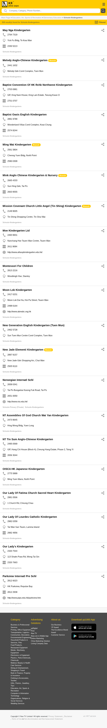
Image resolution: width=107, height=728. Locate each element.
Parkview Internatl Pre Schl (19, 576)
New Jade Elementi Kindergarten (23, 349)
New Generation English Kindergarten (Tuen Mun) (33, 325)
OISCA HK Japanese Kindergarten (24, 469)
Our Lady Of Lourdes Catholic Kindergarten (30, 516)
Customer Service (58, 635)
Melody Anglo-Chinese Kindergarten (25, 60)
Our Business (56, 625)
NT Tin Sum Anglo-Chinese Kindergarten (28, 439)
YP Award (55, 627)
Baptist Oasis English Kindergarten (25, 114)
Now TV (34, 633)
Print (32, 631)
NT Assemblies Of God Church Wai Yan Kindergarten (35, 415)
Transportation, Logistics (20, 632)
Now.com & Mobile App (39, 636)
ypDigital (34, 628)
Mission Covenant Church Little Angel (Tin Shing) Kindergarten (42, 206)
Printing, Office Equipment (21, 630)
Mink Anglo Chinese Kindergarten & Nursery (30, 175)
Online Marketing (37, 638)
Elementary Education (52, 18)
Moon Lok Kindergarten (17, 289)
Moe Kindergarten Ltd (16, 230)
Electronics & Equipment (20, 655)
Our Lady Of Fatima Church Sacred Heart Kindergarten (37, 492)
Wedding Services (17, 703)
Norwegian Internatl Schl (18, 380)
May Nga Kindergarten (16, 30)
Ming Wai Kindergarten (17, 144)
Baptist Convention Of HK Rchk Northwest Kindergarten (37, 84)
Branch (52, 60)
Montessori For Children (18, 266)
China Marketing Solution (40, 641)
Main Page (5, 18)
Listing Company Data (39, 643)
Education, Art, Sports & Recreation (26, 18)
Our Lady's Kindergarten (18, 546)
